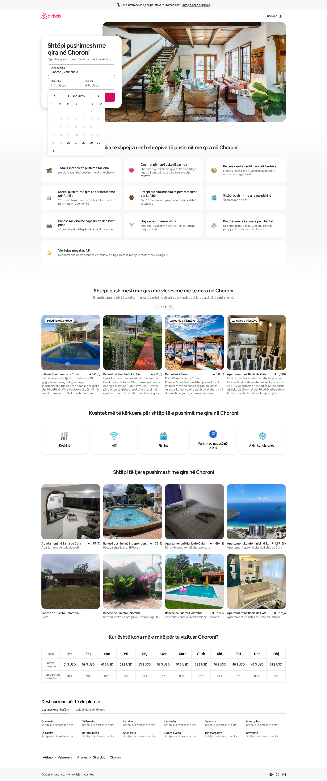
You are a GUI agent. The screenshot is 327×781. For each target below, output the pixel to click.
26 (68, 142)
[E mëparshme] (156, 307)
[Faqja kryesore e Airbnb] (51, 16)
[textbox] (64, 85)
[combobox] (81, 72)
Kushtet (89, 774)
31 (53, 150)
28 (83, 142)
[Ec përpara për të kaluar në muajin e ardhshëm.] (98, 96)
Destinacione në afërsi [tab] (55, 709)
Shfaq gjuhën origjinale (196, 5)
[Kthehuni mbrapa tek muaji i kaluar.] (54, 96)
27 (76, 142)
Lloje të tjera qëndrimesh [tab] (90, 709)
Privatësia (74, 774)
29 (91, 142)
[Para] (171, 307)
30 (98, 142)
